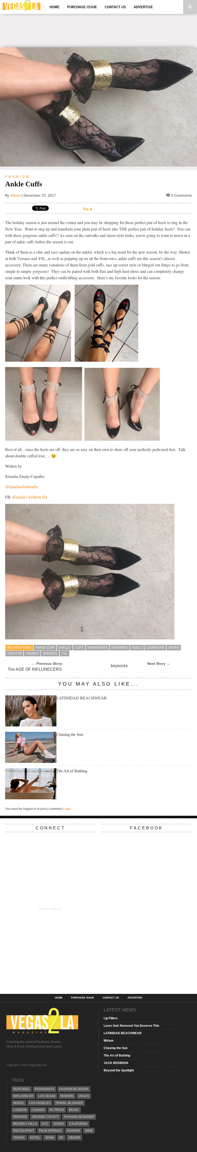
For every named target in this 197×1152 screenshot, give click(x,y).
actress (57, 1110)
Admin (15, 195)
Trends (32, 653)
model (18, 1103)
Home (55, 7)
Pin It (87, 209)
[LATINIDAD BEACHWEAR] (30, 725)
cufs (79, 647)
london (20, 1110)
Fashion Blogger (73, 1089)
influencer (23, 1096)
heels (137, 647)
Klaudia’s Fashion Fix (29, 497)
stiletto (14, 653)
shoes (173, 647)
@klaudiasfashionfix (21, 486)
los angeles (40, 1103)
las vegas (46, 1096)
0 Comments (181, 195)
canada (38, 1110)
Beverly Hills (25, 1124)
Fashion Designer (79, 1117)
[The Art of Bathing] (30, 798)
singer (74, 1137)
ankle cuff (45, 647)
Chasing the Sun (69, 734)
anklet (65, 647)
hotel (35, 1137)
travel (19, 1137)
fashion (73, 1130)
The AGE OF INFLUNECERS (35, 669)
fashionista (97, 647)
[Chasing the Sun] (30, 761)
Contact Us (115, 7)
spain (49, 1137)
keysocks (119, 666)
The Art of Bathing (71, 771)
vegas (83, 1096)
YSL (64, 653)
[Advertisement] (98, 30)
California (78, 1124)
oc (61, 1137)
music (74, 1110)
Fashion (17, 177)
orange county (45, 1117)
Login (67, 809)
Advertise (143, 7)
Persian (20, 1117)
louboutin (155, 647)
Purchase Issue (82, 7)
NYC (45, 1124)
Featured (119, 647)
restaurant (23, 1130)
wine (89, 1130)
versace (50, 653)
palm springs (50, 1130)
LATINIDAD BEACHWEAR (81, 698)
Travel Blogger (69, 1103)
